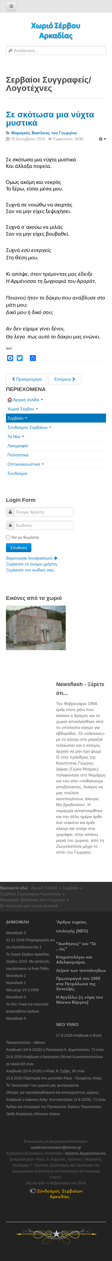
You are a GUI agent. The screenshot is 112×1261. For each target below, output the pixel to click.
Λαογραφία (17, 445)
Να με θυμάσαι (25, 537)
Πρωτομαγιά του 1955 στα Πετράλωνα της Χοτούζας (78, 983)
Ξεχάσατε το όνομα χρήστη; (32, 564)
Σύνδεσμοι (17, 473)
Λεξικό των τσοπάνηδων (81, 970)
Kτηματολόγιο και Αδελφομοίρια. (74, 960)
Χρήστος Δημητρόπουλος (85, 1153)
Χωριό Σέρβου (20, 408)
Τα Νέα (13, 436)
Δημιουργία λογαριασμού (30, 558)
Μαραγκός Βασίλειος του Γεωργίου (32, 899)
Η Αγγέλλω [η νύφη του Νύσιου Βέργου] (79, 1000)
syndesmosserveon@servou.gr (56, 1147)
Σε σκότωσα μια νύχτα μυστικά (50, 118)
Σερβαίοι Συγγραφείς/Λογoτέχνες (30, 893)
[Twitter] (20, 358)
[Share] (33, 358)
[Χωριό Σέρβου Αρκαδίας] (56, 30)
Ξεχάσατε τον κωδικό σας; (30, 570)
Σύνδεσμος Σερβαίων (27, 427)
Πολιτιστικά (17, 455)
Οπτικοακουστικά (23, 464)
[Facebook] (10, 358)
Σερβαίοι (15, 418)
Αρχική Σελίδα (44, 887)
